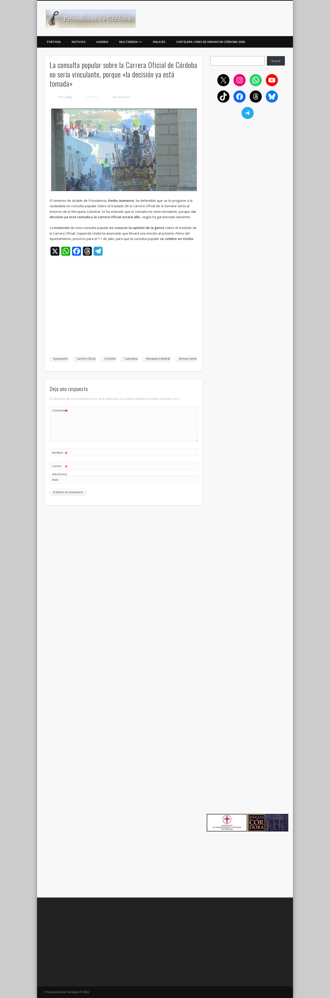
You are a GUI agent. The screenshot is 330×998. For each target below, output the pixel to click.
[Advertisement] (124, 311)
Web (55, 480)
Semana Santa (121, 97)
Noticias (79, 42)
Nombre (60, 453)
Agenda (102, 42)
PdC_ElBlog (65, 97)
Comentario (60, 411)
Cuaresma (131, 359)
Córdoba (110, 359)
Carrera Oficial (86, 359)
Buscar (276, 61)
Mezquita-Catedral (158, 359)
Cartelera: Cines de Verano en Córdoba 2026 (210, 42)
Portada (54, 42)
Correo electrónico (60, 469)
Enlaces (159, 42)
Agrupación (60, 359)
